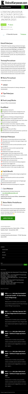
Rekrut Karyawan (6, 7)
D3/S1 (3, 257)
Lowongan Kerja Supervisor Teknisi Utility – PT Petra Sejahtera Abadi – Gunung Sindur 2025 (12, 228)
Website (24, 34)
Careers (2, 246)
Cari (2, 263)
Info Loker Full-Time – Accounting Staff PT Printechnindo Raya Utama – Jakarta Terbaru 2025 (13, 275)
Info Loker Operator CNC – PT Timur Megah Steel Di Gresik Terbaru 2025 (16, 313)
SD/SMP (3, 252)
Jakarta (11, 24)
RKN (6, 293)
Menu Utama (26, 7)
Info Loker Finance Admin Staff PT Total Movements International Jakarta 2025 (12, 280)
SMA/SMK (4, 254)
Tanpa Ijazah (5, 249)
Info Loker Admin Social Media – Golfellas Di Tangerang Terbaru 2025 (15, 333)
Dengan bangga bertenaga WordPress (8, 392)
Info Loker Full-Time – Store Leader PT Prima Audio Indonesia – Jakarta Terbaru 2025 (12, 283)
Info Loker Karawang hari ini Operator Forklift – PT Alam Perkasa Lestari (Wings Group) (15, 295)
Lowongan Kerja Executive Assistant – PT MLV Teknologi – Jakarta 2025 (14, 235)
